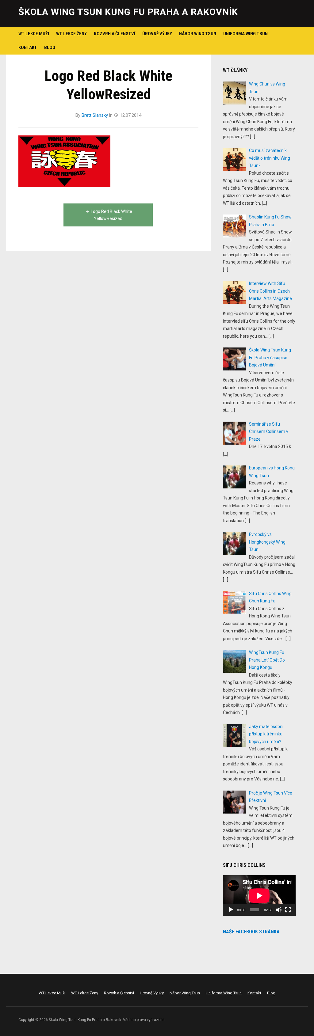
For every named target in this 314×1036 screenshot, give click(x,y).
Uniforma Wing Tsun (245, 33)
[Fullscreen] (288, 910)
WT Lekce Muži (33, 33)
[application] (259, 895)
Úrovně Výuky (157, 33)
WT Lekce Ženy (71, 33)
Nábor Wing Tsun (197, 33)
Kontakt (27, 47)
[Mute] (279, 910)
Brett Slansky (95, 115)
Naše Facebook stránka (251, 932)
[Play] (231, 910)
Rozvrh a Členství (114, 33)
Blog (49, 47)
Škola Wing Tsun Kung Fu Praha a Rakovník (128, 11)
